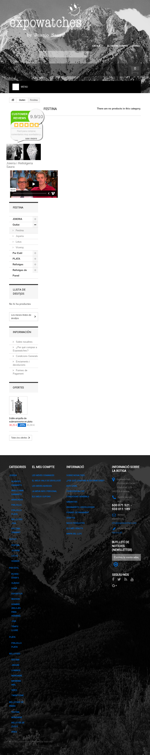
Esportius (16, 594)
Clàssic (15, 583)
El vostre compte (117, 46)
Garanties (71, 502)
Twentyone (17, 695)
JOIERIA (17, 219)
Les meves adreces (42, 486)
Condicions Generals (26, 356)
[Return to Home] (12, 100)
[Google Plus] (114, 585)
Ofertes (18, 387)
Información (22, 332)
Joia (13, 621)
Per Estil (17, 253)
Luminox (15, 670)
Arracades (17, 500)
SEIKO (14, 732)
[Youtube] (132, 579)
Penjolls (16, 505)
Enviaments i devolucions (80, 507)
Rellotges (18, 264)
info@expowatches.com (124, 523)
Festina (19, 230)
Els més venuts (74, 528)
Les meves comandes (43, 475)
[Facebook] (113, 579)
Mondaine (16, 676)
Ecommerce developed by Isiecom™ (35, 741)
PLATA (16, 258)
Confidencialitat (75, 491)
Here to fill (117, 532)
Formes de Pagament (77, 512)
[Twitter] (119, 579)
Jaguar (15, 665)
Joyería (19, 236)
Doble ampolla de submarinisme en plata (20, 420)
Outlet (22, 100)
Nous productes (75, 523)
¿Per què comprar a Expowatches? (85, 480)
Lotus (18, 241)
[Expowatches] (46, 20)
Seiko (14, 690)
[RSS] (125, 579)
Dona (14, 588)
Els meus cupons (41, 496)
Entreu (136, 46)
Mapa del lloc (74, 534)
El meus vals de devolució (46, 480)
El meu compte (43, 467)
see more (31, 138)
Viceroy (19, 247)
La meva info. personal (44, 491)
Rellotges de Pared (20, 273)
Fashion (15, 599)
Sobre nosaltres (24, 341)
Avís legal (71, 486)
